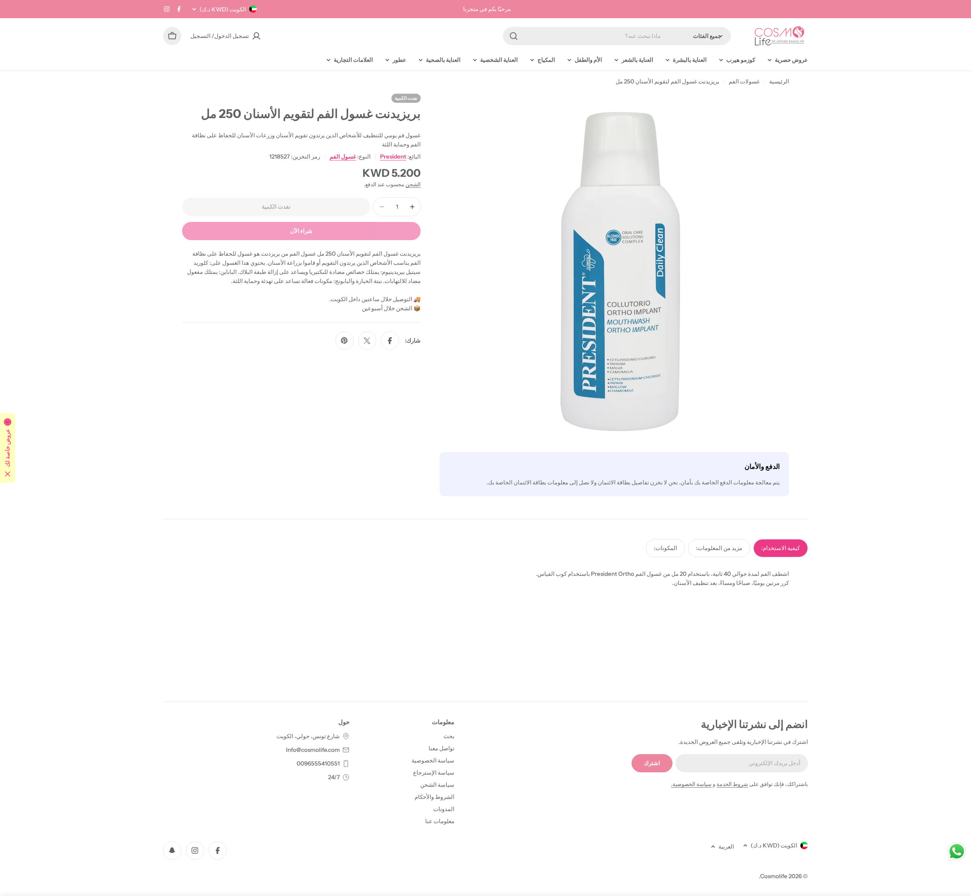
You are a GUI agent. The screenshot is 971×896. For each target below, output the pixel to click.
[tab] (780, 548)
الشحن (413, 184)
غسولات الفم (744, 81)
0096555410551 (318, 763)
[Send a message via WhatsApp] (956, 851)
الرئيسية (779, 81)
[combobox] (617, 36)
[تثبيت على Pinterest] (344, 341)
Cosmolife (773, 876)
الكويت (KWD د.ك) (223, 9)
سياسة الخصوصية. (691, 784)
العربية (726, 846)
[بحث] (513, 36)
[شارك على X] (367, 341)
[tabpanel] (485, 578)
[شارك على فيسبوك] (390, 341)
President (393, 156)
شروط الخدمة (732, 784)
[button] (7, 448)
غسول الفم (343, 156)
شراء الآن (301, 230)
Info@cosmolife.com (313, 749)
